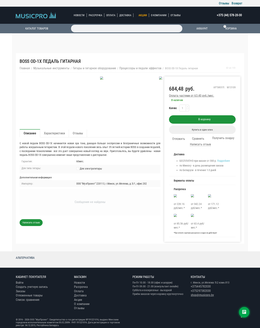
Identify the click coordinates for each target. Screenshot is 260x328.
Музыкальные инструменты (51, 68)
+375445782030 (201, 286)
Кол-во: (173, 108)
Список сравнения (27, 300)
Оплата (110, 15)
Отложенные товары (29, 295)
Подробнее (223, 160)
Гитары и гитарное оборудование (94, 68)
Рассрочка (95, 15)
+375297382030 (201, 291)
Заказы (20, 291)
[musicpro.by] (36, 15)
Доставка (125, 15)
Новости (79, 15)
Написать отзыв (200, 144)
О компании (159, 15)
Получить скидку (223, 138)
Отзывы (224, 3)
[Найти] (178, 28)
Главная (25, 68)
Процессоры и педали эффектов (140, 68)
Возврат (237, 3)
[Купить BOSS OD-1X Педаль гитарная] (101, 78)
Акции (143, 15)
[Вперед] (239, 68)
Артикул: (219, 87)
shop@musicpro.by (202, 295)
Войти (19, 282)
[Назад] (222, 68)
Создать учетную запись (32, 287)
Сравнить (198, 138)
